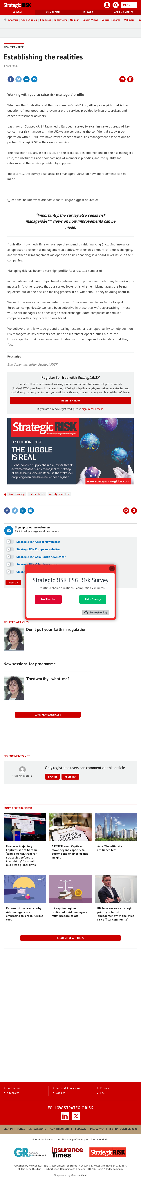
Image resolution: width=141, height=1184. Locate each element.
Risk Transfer (14, 47)
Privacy (104, 1088)
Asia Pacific (53, 12)
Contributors (59, 1128)
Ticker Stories (37, 494)
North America (123, 12)
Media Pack (97, 1128)
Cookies (60, 1093)
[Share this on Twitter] (18, 79)
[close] (133, 71)
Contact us (13, 1088)
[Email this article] (34, 79)
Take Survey (93, 599)
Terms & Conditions (68, 1088)
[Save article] (130, 79)
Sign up (13, 582)
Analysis (13, 20)
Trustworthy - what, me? (48, 678)
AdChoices (13, 1093)
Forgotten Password (31, 1128)
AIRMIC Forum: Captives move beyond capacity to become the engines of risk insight (70, 851)
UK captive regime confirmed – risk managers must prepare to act (69, 912)
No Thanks (48, 599)
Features (45, 20)
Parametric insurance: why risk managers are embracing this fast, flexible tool (24, 913)
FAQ (103, 1093)
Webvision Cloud (79, 1175)
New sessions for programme (30, 663)
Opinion (74, 20)
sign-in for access (92, 409)
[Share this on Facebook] (10, 79)
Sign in (87, 71)
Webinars (129, 20)
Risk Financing (17, 494)
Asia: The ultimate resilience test (109, 848)
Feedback (80, 1128)
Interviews (60, 20)
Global (17, 12)
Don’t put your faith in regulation (56, 629)
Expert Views (90, 20)
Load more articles (48, 714)
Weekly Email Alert (59, 494)
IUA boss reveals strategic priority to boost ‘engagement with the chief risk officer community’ (115, 913)
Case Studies (29, 20)
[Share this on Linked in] (26, 79)
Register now (70, 400)
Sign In (8, 1128)
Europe (88, 12)
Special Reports (111, 20)
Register (70, 776)
